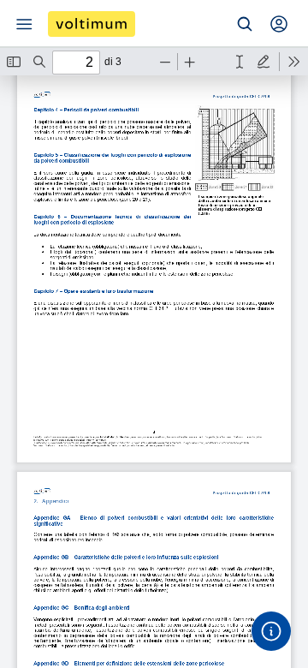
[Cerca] (244, 24)
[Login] (279, 24)
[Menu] (24, 24)
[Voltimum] (91, 24)
